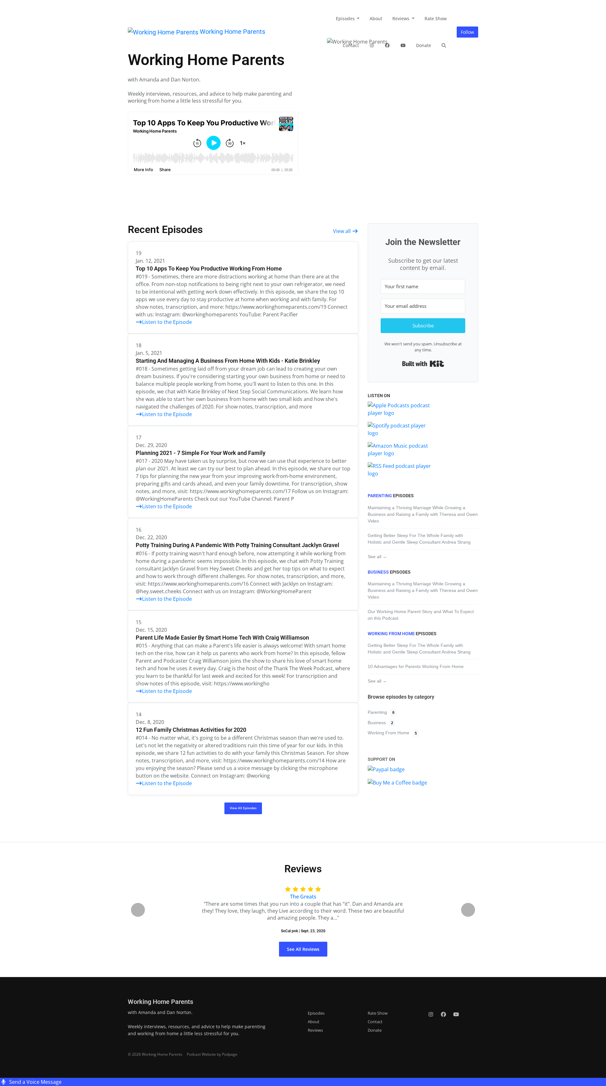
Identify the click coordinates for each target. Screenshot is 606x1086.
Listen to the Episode (167, 322)
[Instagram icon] (431, 1014)
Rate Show (436, 18)
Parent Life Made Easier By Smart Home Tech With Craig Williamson (222, 637)
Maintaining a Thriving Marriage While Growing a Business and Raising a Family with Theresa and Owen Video (423, 514)
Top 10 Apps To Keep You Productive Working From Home (209, 268)
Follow (467, 32)
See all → (377, 556)
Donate (423, 45)
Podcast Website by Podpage (212, 1054)
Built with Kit (423, 363)
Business (378, 572)
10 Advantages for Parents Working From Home (416, 666)
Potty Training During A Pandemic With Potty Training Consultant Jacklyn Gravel (237, 545)
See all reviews (303, 949)
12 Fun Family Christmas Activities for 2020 (191, 729)
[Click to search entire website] (444, 45)
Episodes (346, 18)
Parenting (380, 495)
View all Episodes (243, 808)
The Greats (303, 896)
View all (342, 231)
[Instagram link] (372, 45)
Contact (351, 45)
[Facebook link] (387, 45)
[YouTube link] (403, 45)
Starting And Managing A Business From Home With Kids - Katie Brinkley (228, 360)
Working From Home (391, 633)
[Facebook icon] (443, 1014)
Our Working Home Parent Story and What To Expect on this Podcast (421, 615)
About (376, 18)
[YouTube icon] (456, 1014)
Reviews (401, 18)
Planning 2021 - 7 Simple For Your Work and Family (200, 453)
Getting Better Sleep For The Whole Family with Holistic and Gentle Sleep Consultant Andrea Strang (419, 539)
